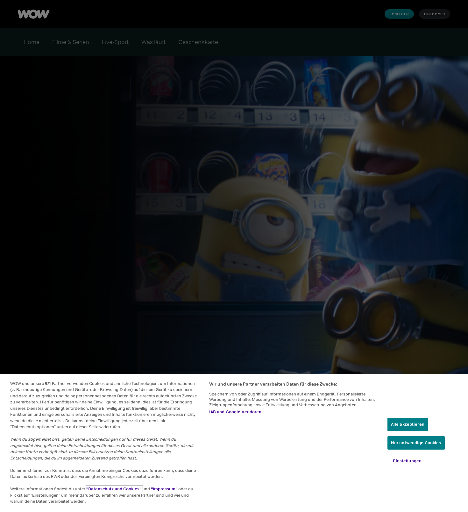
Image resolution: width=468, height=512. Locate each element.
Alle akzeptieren (407, 424)
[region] (234, 443)
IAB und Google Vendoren (235, 412)
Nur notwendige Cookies (416, 442)
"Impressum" (164, 489)
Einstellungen (407, 461)
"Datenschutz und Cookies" (114, 489)
